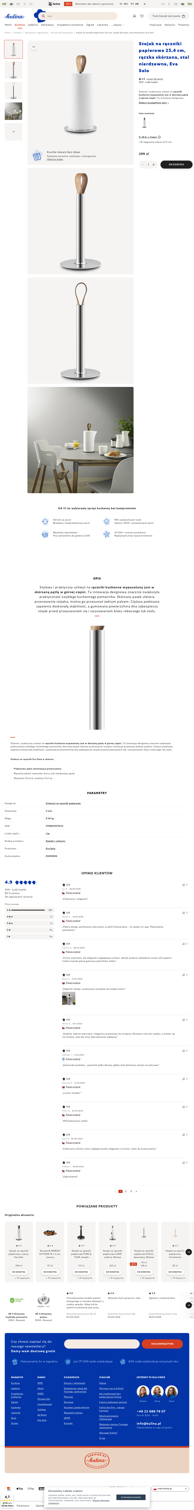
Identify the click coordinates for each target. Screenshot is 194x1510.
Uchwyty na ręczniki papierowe (63, 803)
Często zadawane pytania (113, 1402)
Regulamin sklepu (73, 1413)
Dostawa (69, 1402)
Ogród (14, 1402)
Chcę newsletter (162, 1344)
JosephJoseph (44, 1404)
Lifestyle (15, 1413)
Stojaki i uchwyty (55, 841)
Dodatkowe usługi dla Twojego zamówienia (75, 1390)
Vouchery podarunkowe (76, 1407)
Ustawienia (53, 1503)
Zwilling (41, 1410)
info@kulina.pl (149, 1423)
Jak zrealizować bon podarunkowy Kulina (110, 1395)
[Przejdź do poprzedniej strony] (115, 1191)
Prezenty (183, 25)
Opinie (40, 1506)
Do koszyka (176, 165)
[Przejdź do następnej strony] (136, 1191)
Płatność (68, 1397)
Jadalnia (15, 1388)
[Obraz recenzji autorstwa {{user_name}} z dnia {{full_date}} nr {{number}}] (68, 998)
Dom (13, 1418)
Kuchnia (15, 1383)
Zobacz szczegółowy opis (153, 103)
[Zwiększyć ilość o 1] (153, 164)
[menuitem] (8, 25)
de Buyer (42, 1415)
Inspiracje (156, 25)
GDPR (67, 1418)
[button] (19, 1272)
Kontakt (68, 1423)
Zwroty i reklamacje (74, 1383)
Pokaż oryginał (73, 893)
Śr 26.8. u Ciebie (148, 137)
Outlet (14, 1423)
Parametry (23, 1506)
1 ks (48, 834)
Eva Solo (50, 849)
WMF (40, 1383)
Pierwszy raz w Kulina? (111, 1388)
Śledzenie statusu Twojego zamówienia (113, 1426)
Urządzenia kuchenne (17, 1395)
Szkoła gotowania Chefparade (108, 1417)
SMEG (40, 1394)
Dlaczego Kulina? (108, 1433)
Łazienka (16, 1407)
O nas (102, 1438)
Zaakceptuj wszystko (131, 1497)
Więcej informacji (101, 1500)
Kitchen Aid (43, 1399)
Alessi (40, 1388)
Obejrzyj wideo (55, 159)
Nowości (170, 25)
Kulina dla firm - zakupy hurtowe (112, 1409)
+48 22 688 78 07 (151, 1411)
